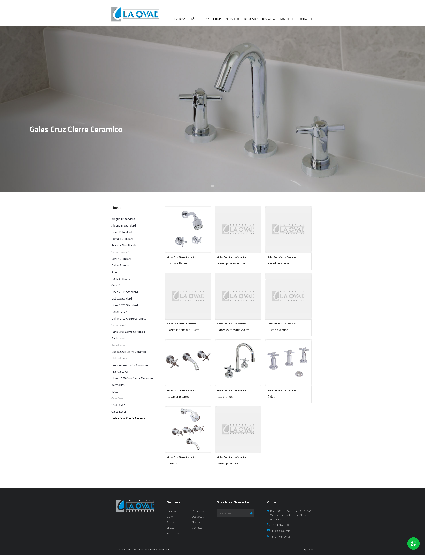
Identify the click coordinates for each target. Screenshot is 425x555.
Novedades (198, 522)
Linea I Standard (121, 232)
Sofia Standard (120, 252)
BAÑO (192, 19)
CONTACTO (305, 19)
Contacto (197, 528)
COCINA (204, 19)
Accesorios (118, 385)
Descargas (198, 517)
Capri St (116, 285)
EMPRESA (180, 19)
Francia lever (119, 371)
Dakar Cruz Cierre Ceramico (128, 318)
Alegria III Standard (123, 225)
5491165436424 (281, 537)
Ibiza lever (118, 345)
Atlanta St (118, 272)
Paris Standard (120, 278)
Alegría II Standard (123, 219)
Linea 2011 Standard (124, 292)
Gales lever (118, 411)
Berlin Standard (121, 258)
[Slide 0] (212, 186)
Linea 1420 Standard (124, 305)
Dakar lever (119, 312)
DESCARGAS (269, 19)
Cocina (170, 522)
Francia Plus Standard (125, 245)
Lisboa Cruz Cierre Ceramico (129, 351)
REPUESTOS (251, 19)
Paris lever (118, 338)
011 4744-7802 (281, 525)
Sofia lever (118, 325)
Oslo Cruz (117, 398)
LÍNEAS (217, 19)
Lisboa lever (119, 358)
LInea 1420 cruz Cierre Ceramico (132, 378)
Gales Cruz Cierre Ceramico (129, 418)
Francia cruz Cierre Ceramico (129, 365)
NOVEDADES (287, 19)
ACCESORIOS (233, 19)
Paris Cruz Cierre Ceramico (128, 331)
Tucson (115, 391)
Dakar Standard (121, 265)
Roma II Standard (122, 238)
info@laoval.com (281, 531)
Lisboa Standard (121, 298)
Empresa (172, 511)
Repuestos (198, 511)
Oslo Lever (118, 405)
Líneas (170, 528)
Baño (170, 517)
